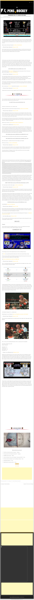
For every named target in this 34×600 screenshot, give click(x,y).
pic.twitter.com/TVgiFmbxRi (11, 204)
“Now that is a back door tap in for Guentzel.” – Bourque (11, 452)
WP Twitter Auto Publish (13, 599)
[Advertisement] (17, 473)
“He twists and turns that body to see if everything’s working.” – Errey (13, 458)
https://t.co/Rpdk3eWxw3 (7, 259)
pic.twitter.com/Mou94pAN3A (13, 142)
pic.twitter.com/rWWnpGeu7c (19, 122)
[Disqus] (17, 496)
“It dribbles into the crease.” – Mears (8, 455)
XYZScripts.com (21, 599)
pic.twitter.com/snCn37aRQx (24, 108)
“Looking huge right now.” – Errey (8, 460)
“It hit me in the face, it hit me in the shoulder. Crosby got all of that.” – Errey (14, 457)
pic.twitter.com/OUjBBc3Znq (15, 259)
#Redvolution (13, 122)
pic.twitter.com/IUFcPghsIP (24, 314)
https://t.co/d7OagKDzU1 (16, 314)
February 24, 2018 (15, 74)
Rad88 (9, 17)
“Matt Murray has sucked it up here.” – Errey (9, 462)
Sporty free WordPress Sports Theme (14, 597)
